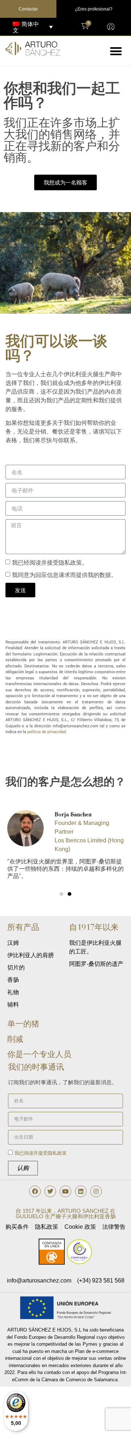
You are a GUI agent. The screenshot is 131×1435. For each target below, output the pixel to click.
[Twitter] (50, 1191)
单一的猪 (23, 1024)
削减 (15, 1039)
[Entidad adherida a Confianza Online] (65, 1263)
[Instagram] (96, 1191)
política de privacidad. (47, 731)
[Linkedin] (81, 1191)
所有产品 (23, 927)
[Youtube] (65, 1191)
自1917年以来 (94, 927)
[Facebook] (35, 1191)
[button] (116, 51)
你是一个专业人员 (39, 1054)
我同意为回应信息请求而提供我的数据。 (64, 575)
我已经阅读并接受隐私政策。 (50, 563)
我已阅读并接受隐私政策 (41, 1153)
